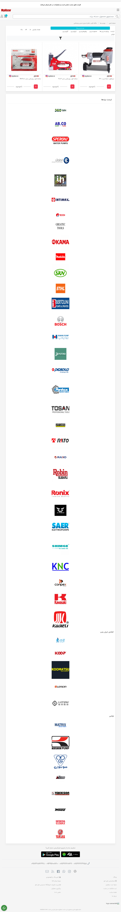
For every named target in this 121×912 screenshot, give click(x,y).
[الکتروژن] (60, 160)
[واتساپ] (4, 908)
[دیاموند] (60, 425)
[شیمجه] (60, 546)
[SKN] (60, 273)
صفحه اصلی (112, 23)
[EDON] (60, 215)
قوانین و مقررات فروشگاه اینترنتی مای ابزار (48, 885)
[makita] (60, 257)
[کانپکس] (60, 583)
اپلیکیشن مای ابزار (109, 881)
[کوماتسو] (60, 670)
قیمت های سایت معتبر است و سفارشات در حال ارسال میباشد (60, 4)
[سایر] (60, 527)
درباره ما (114, 896)
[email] (47, 872)
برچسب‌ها (102, 23)
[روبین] (60, 474)
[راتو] (60, 441)
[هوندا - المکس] (60, 822)
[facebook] (58, 872)
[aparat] (75, 871)
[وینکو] (60, 810)
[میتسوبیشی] (60, 777)
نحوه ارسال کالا (56, 881)
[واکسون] (60, 793)
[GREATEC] (60, 226)
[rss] (53, 872)
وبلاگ (115, 877)
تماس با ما (57, 892)
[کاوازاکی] (60, 599)
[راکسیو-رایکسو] (60, 457)
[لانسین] (60, 686)
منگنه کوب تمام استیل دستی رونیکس (85, 23)
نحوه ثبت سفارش (111, 885)
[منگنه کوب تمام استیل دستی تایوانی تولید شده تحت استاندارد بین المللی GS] (24, 60)
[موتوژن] (60, 762)
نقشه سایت (113, 892)
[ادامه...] (109, 86)
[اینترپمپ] (60, 180)
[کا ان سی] (60, 566)
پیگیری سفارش (56, 888)
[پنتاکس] (60, 390)
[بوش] (60, 320)
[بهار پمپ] (60, 337)
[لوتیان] (60, 703)
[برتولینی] (60, 304)
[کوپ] (60, 653)
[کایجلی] (60, 619)
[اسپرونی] (60, 141)
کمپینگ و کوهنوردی (52, 877)
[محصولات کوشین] (60, 742)
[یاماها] (60, 833)
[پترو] (60, 354)
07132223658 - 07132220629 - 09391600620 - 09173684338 (59, 863)
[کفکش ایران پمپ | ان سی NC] (60, 640)
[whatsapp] (64, 872)
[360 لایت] (60, 110)
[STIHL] (60, 288)
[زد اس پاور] (60, 510)
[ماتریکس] (60, 726)
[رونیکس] (60, 493)
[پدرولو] (60, 370)
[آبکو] (60, 124)
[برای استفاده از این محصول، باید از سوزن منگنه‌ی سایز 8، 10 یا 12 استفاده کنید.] (60, 60)
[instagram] (69, 872)
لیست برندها (106, 99)
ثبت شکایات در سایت (110, 888)
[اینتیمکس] (60, 199)
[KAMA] (60, 242)
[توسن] (60, 410)
